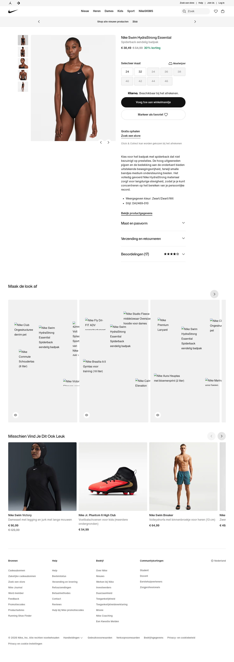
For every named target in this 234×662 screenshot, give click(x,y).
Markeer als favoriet (150, 114)
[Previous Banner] (39, 21)
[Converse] (18, 3)
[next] (214, 294)
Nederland (220, 561)
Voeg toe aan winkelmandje (153, 102)
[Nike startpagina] (13, 11)
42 (140, 81)
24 (127, 71)
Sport (131, 11)
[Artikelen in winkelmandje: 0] (223, 11)
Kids (120, 11)
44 (153, 81)
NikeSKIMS (146, 11)
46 (166, 81)
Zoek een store (130, 135)
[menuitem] (204, 3)
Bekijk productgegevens (136, 213)
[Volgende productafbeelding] (108, 142)
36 (166, 71)
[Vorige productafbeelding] (101, 142)
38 (179, 71)
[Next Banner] (195, 21)
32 (140, 71)
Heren (97, 11)
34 (153, 71)
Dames (109, 11)
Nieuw (85, 11)
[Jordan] (10, 3)
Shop (135, 21)
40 (127, 81)
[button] (23, 52)
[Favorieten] (216, 11)
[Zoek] (184, 11)
